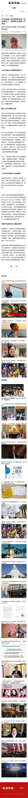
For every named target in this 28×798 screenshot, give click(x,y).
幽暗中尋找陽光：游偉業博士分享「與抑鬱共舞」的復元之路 (13, 341)
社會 (14, 8)
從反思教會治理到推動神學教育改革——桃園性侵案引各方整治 (13, 642)
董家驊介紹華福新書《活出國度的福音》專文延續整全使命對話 (14, 463)
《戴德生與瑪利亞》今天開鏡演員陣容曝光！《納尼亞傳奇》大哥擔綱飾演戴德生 (13, 682)
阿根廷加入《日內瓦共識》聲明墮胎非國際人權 (14, 424)
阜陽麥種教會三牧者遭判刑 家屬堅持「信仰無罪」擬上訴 (13, 602)
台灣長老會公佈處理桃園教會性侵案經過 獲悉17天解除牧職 (13, 582)
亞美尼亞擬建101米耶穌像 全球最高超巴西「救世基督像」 (13, 562)
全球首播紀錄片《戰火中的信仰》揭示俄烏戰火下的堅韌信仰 (14, 301)
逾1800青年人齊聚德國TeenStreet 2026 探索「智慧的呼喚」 (13, 399)
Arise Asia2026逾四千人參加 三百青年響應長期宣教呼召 (13, 761)
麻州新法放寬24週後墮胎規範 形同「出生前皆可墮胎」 (13, 502)
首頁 (2, 16)
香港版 (21, 788)
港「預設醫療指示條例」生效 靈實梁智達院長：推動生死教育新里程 (12, 482)
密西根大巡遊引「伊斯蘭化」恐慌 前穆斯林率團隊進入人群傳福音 (13, 361)
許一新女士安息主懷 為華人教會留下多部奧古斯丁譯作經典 (13, 721)
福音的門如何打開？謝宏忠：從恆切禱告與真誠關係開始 (14, 443)
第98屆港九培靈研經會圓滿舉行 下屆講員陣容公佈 (13, 701)
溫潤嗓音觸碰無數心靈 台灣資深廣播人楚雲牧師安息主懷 (13, 662)
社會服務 (11, 16)
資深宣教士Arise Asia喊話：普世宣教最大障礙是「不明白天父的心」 (13, 622)
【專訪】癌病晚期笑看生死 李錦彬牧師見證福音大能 (13, 281)
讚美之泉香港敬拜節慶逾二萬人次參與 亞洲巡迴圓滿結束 (13, 741)
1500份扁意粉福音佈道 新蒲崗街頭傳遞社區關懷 (13, 404)
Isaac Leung (4, 32)
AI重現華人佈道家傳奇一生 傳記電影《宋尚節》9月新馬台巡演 (13, 321)
